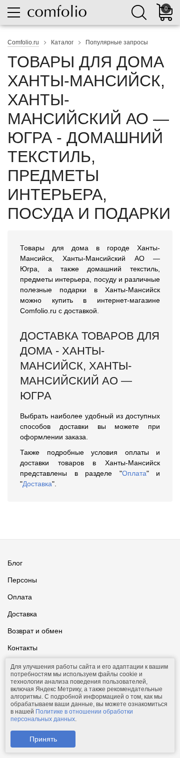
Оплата (134, 473)
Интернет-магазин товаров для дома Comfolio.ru (57, 11)
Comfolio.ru (23, 42)
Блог (15, 563)
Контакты (23, 648)
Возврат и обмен (35, 631)
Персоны (22, 580)
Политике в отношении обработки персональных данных (71, 715)
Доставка (37, 484)
